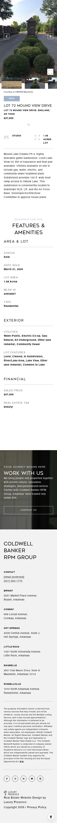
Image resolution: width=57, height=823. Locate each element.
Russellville (12, 684)
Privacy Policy (36, 807)
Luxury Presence (15, 802)
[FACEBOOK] (7, 779)
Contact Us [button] (28, 510)
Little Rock (11, 647)
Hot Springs (12, 628)
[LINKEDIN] (24, 779)
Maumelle (10, 665)
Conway (9, 609)
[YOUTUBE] (32, 779)
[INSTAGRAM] (15, 779)
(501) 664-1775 (13, 581)
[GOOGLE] (40, 779)
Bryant (8, 591)
